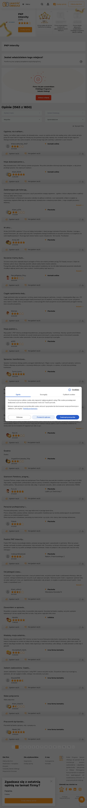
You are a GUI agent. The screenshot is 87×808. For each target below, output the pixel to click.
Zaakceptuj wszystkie (67, 417)
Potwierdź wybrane (43, 417)
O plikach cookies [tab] (69, 394)
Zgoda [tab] (18, 394)
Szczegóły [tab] (43, 394)
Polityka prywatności (30, 408)
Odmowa (19, 417)
